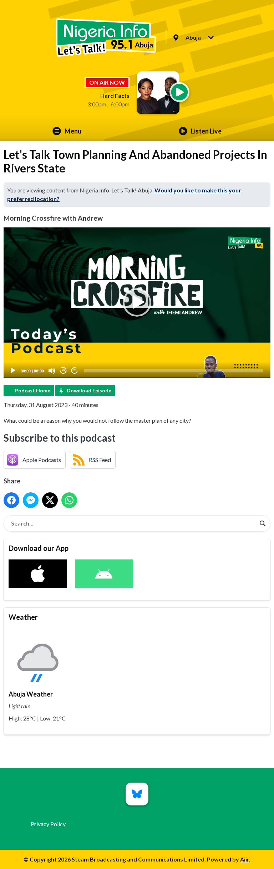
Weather (23, 617)
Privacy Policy (48, 823)
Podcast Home (32, 390)
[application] (137, 302)
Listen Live (206, 131)
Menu (73, 131)
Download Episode (89, 390)
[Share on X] (50, 500)
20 (63, 370)
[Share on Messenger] (31, 500)
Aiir (244, 859)
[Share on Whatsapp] (69, 500)
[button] (137, 302)
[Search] (262, 523)
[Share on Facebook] (11, 500)
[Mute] (51, 370)
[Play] (12, 370)
